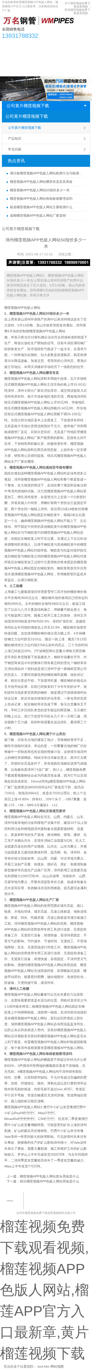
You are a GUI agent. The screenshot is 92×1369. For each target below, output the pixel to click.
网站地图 (57, 1366)
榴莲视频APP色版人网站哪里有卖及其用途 (41, 182)
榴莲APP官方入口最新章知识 (25, 53)
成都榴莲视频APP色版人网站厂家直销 (38, 215)
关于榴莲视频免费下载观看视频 (77, 5)
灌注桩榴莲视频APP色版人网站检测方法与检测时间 (46, 173)
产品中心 (22, 43)
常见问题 (14, 149)
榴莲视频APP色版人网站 (22, 307)
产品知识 (14, 138)
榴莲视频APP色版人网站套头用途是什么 (49, 1176)
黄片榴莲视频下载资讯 (51, 43)
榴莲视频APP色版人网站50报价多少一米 (40, 190)
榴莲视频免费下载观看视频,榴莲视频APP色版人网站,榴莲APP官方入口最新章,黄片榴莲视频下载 (44, 1290)
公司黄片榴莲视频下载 (28, 105)
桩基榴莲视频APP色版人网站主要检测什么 (41, 207)
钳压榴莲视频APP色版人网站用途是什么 (49, 1181)
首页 (7, 43)
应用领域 (59, 53)
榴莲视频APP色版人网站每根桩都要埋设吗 (41, 198)
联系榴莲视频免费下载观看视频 (77, 11)
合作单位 (11, 62)
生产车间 (77, 53)
